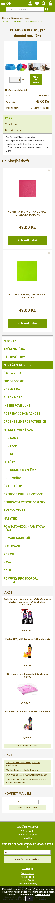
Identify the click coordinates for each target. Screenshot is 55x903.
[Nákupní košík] (52, 4)
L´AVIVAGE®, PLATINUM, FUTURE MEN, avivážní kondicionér (26, 781)
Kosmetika (12, 389)
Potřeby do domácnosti (22, 413)
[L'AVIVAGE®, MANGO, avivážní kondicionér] (27, 651)
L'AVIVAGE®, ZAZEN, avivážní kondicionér (26, 775)
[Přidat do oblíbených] (49, 170)
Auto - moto (13, 397)
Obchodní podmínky (27, 883)
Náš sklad (27, 838)
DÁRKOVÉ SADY (14, 357)
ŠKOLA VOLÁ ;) (14, 373)
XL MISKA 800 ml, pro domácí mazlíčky (27, 296)
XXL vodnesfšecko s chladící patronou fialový (27, 675)
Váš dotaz (11, 124)
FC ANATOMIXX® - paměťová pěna (24, 528)
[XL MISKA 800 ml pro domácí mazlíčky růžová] (27, 188)
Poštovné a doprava (27, 834)
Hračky (9, 462)
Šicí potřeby (13, 486)
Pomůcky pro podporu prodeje (21, 580)
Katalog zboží (27, 877)
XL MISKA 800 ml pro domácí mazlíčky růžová (27, 213)
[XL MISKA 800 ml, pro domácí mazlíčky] (27, 50)
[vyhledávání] (45, 4)
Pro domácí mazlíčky (20, 470)
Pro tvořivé (13, 478)
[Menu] (3, 3)
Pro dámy (11, 438)
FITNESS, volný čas (18, 429)
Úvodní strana (27, 873)
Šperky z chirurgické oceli (24, 494)
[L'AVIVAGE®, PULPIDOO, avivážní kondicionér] (27, 723)
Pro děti (10, 454)
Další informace (42, 894)
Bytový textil (15, 510)
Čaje (7, 570)
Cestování (12, 546)
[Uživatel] (38, 4)
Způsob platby (27, 831)
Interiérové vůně (17, 405)
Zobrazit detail (27, 240)
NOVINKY (10, 341)
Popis (8, 117)
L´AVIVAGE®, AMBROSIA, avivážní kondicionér (23, 764)
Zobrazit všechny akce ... (27, 745)
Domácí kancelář (17, 538)
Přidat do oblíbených (17, 90)
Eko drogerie (14, 381)
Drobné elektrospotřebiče (25, 421)
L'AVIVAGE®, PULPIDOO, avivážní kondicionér (27, 711)
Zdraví (9, 554)
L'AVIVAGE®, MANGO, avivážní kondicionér (27, 639)
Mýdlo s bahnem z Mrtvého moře (22, 770)
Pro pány (11, 446)
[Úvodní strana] (10, 4)
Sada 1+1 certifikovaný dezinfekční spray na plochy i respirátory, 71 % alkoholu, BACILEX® (27, 602)
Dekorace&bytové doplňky (25, 502)
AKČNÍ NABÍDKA (14, 349)
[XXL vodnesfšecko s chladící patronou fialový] (27, 688)
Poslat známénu (14, 130)
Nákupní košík (27, 880)
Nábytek (10, 518)
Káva (7, 562)
